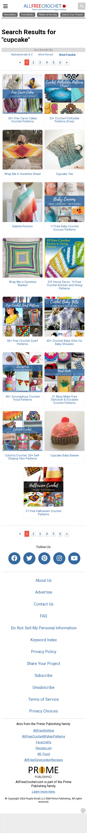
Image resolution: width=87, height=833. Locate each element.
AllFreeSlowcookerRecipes (43, 760)
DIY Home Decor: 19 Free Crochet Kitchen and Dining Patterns (64, 285)
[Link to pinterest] (44, 558)
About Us (43, 580)
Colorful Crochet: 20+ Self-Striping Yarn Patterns (22, 457)
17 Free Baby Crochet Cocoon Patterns (64, 228)
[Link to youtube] (74, 558)
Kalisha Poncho (22, 226)
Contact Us (43, 604)
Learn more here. (43, 792)
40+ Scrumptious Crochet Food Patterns (23, 398)
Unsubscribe (43, 687)
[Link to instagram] (59, 558)
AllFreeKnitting (43, 730)
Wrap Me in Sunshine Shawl (22, 174)
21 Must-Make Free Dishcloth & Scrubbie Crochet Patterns (64, 400)
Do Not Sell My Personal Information (43, 628)
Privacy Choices (43, 711)
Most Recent (45, 54)
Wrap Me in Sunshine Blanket (22, 283)
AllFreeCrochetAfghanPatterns (43, 736)
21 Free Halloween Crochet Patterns (43, 513)
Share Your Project (43, 663)
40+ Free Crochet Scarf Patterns (22, 342)
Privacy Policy (43, 651)
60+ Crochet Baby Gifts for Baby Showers (64, 342)
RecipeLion (44, 748)
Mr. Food (43, 754)
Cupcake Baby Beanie (64, 455)
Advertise (43, 592)
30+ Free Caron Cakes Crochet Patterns (22, 120)
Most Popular (67, 54)
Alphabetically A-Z (22, 54)
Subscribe (43, 675)
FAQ (43, 616)
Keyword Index (43, 639)
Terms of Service (43, 699)
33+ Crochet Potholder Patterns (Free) (64, 120)
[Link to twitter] (29, 558)
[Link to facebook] (14, 558)
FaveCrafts (43, 742)
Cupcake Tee (64, 174)
